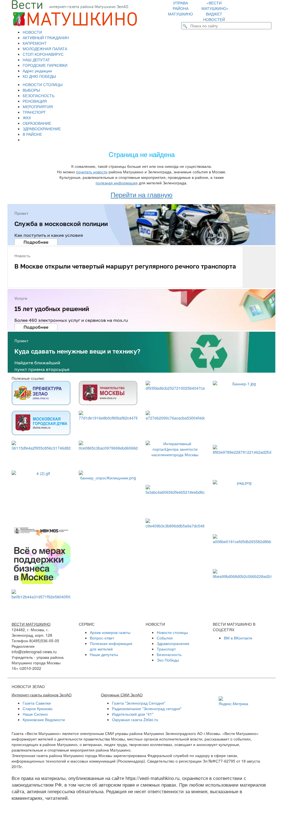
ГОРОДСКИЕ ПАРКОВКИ (45, 65)
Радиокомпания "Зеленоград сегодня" (147, 708)
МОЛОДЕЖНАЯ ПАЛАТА (45, 48)
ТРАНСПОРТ (34, 112)
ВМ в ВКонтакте (238, 638)
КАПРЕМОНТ (35, 43)
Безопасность (169, 654)
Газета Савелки (37, 703)
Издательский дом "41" (132, 714)
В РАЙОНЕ (32, 134)
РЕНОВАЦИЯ (35, 101)
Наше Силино (35, 714)
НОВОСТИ (32, 32)
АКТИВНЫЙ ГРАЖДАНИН (46, 37)
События (165, 638)
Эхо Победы (168, 660)
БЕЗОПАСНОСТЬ (38, 95)
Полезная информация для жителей (111, 646)
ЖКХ (27, 117)
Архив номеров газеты (110, 632)
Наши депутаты (104, 654)
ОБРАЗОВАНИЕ (37, 123)
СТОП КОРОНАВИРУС (43, 54)
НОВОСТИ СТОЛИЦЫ (42, 84)
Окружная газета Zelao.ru (135, 719)
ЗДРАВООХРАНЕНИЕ (42, 128)
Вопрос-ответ (102, 638)
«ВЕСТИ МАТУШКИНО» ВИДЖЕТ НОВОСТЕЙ (215, 11)
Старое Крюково (38, 708)
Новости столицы (172, 632)
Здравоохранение (173, 643)
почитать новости (92, 171)
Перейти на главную (141, 194)
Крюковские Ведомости (44, 719)
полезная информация (117, 182)
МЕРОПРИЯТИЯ (38, 106)
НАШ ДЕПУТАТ (36, 59)
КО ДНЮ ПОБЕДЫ (39, 76)
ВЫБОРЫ (31, 90)
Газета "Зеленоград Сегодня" (138, 703)
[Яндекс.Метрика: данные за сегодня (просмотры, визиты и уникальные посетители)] (233, 701)
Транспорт (166, 649)
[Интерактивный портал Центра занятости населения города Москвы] (175, 460)
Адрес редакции (37, 70)
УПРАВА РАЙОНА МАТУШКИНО (180, 8)
